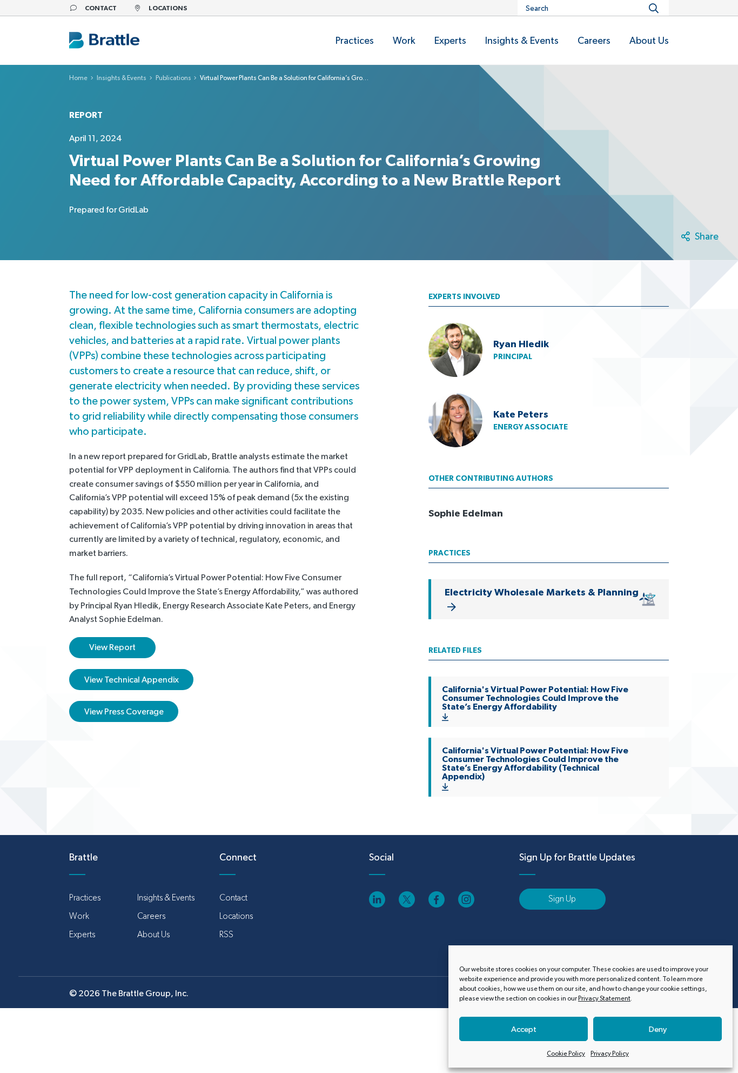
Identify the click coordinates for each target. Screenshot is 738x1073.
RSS (226, 934)
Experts (82, 934)
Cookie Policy (566, 1053)
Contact (233, 897)
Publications (173, 78)
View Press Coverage (124, 711)
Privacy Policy (610, 1053)
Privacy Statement (604, 998)
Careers (151, 916)
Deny (658, 1029)
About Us (153, 934)
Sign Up (562, 898)
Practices (84, 897)
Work (79, 916)
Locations (236, 916)
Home (78, 78)
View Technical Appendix (131, 679)
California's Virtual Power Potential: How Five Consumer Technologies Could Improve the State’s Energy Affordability (535, 697)
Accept (523, 1029)
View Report (112, 647)
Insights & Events (121, 78)
